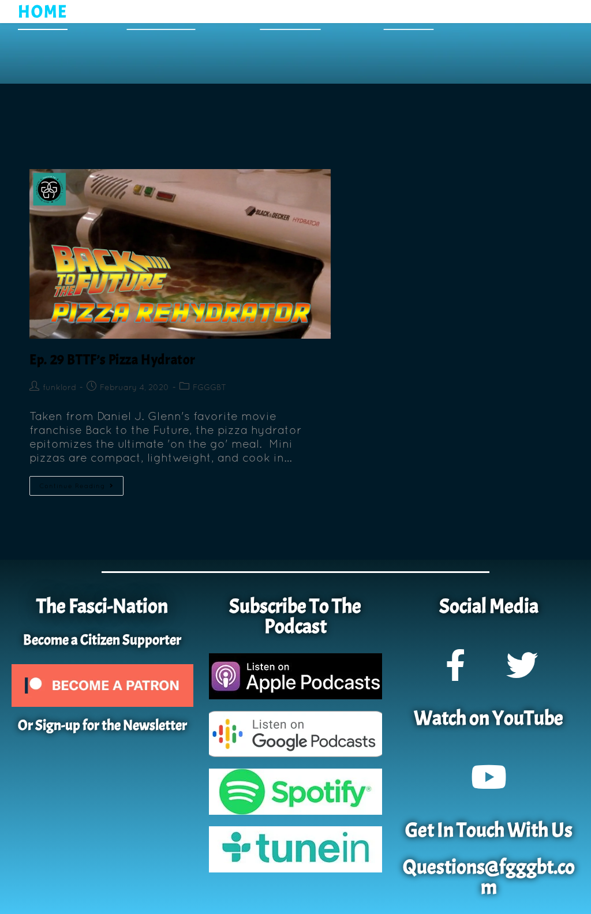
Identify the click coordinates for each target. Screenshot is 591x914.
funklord (59, 387)
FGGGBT (209, 387)
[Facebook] (455, 664)
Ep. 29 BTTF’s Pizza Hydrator (112, 359)
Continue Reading (81, 482)
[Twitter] (521, 664)
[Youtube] (489, 776)
